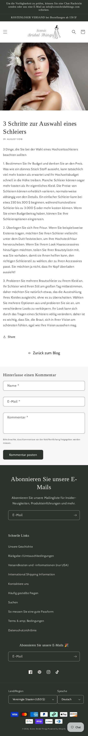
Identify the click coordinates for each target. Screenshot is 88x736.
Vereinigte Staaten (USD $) (29, 699)
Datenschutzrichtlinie (22, 630)
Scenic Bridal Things (38, 729)
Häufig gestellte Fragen (23, 593)
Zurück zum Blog (46, 353)
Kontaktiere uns (18, 584)
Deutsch (66, 699)
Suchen (13, 602)
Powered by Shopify (57, 729)
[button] (5, 31)
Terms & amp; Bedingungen (26, 621)
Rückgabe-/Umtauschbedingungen (31, 556)
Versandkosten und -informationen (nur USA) (38, 565)
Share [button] (11, 337)
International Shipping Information (31, 574)
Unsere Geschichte (20, 546)
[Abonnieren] (75, 515)
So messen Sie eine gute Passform (30, 611)
